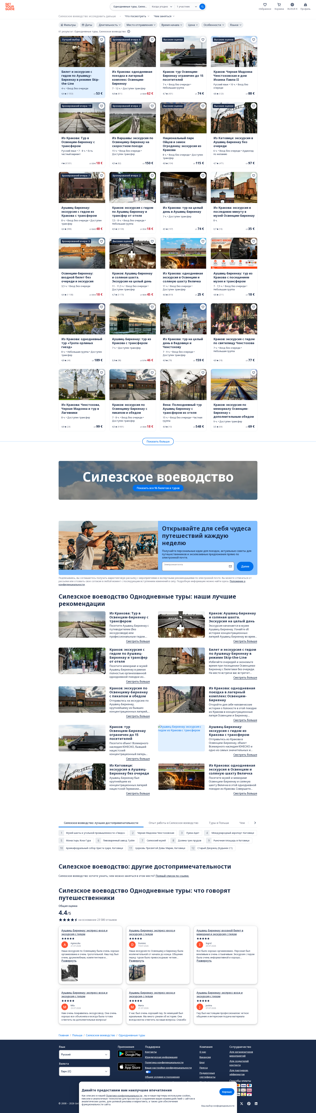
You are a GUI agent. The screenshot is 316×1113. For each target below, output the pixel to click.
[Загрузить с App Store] (130, 1067)
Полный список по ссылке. (172, 876)
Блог (202, 1062)
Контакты (151, 1051)
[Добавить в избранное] (102, 40)
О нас (202, 1051)
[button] (82, 67)
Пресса (203, 1067)
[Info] (129, 31)
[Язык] (292, 4)
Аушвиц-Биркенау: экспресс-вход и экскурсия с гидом (84, 932)
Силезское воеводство (100, 1035)
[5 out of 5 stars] (90, 938)
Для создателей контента (239, 1063)
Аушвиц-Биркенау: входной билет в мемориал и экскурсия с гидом (220, 932)
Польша (77, 1035)
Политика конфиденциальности (164, 1062)
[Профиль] (305, 4)
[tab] (101, 822)
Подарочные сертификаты (207, 1075)
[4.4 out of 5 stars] (68, 920)
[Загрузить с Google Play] (130, 1054)
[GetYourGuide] (9, 6)
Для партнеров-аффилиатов (239, 1072)
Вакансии (205, 1057)
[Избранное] (265, 4)
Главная (64, 1035)
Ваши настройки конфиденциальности (168, 1067)
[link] (82, 67)
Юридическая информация (161, 1057)
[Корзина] (279, 4)
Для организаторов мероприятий (241, 1053)
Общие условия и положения (162, 1077)
